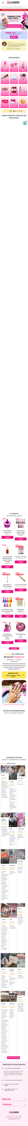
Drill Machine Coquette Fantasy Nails (7, 635)
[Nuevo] (7, 523)
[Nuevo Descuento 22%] (21, 549)
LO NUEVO (14, 514)
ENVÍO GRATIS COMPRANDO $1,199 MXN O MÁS (14, 9)
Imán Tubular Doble (20, 584)
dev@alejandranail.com (14, 1118)
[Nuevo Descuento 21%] (21, 602)
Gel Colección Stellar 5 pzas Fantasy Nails (21, 532)
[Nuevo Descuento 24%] (7, 577)
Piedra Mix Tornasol (20, 556)
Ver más (14, 648)
